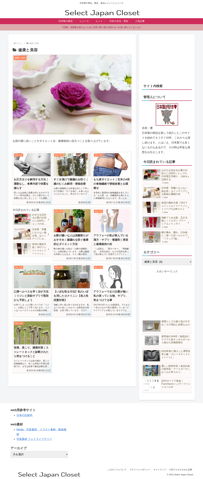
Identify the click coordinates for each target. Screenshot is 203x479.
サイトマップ (160, 469)
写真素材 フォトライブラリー (34, 439)
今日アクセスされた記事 (180, 469)
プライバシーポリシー (140, 469)
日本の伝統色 (24, 415)
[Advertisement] (167, 58)
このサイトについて (117, 469)
